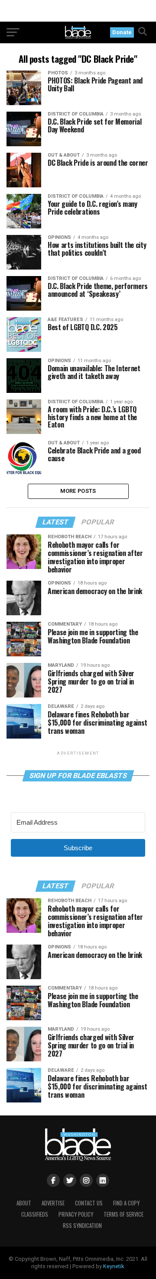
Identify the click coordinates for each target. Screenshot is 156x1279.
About (23, 1203)
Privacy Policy (75, 1214)
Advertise (53, 1203)
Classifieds (34, 1214)
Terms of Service (123, 1214)
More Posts (78, 491)
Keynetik (113, 1266)
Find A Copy (126, 1203)
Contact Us (89, 1203)
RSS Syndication (82, 1225)
